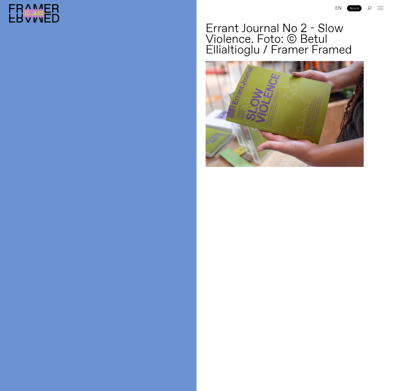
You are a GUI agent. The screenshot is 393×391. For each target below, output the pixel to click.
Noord (354, 8)
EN (338, 8)
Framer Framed (34, 13)
